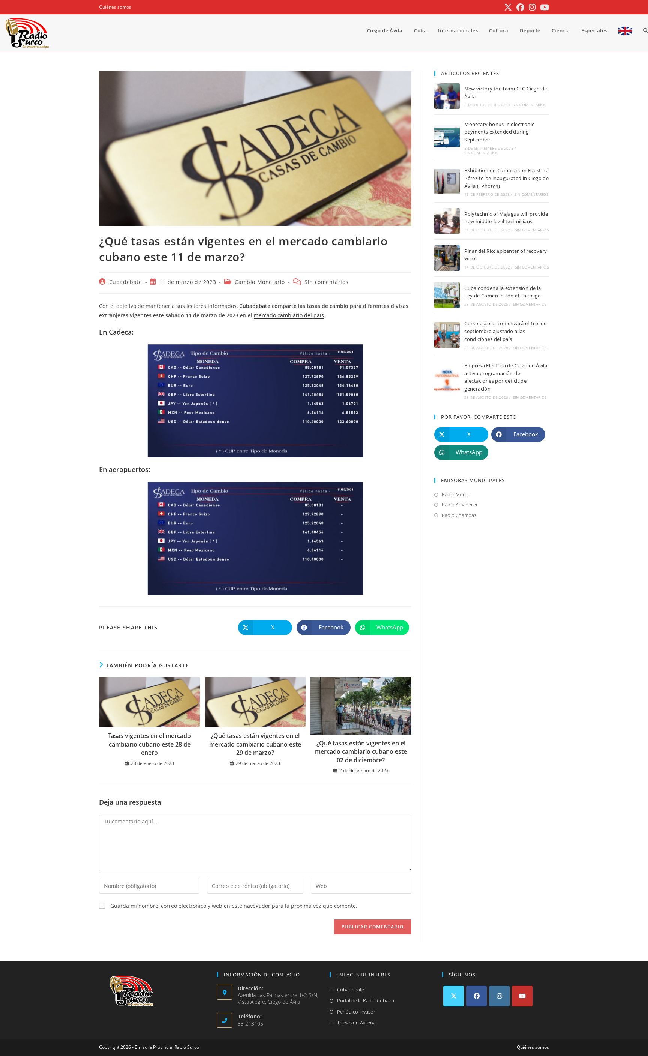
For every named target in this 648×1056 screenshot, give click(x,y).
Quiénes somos (115, 7)
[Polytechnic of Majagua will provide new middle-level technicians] (447, 221)
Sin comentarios (326, 281)
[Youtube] (522, 996)
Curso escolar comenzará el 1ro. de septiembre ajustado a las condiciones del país (505, 331)
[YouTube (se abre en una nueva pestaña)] (543, 7)
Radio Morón (456, 494)
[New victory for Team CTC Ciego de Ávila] (447, 96)
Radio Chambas (459, 515)
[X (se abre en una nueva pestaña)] (508, 7)
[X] (453, 996)
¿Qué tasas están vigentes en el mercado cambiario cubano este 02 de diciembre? (361, 751)
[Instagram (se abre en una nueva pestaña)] (532, 7)
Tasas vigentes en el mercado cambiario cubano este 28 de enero (149, 744)
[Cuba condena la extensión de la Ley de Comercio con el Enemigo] (447, 295)
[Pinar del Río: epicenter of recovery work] (447, 258)
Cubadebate (125, 281)
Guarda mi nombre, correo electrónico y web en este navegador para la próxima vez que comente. (233, 905)
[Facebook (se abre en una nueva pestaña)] (520, 7)
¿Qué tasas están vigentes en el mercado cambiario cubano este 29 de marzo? (255, 744)
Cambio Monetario (260, 281)
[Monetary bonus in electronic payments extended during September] (447, 137)
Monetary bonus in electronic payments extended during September (499, 132)
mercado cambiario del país (289, 315)
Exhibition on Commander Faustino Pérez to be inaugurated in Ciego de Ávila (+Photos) (506, 178)
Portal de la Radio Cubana (365, 1000)
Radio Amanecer (460, 504)
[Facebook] (476, 996)
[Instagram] (499, 996)
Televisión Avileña (356, 1022)
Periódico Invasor (356, 1011)
